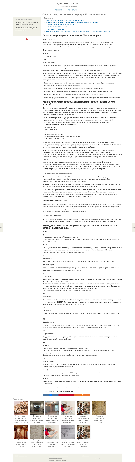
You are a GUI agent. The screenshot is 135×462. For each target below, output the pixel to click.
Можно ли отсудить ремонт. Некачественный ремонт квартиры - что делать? (72, 22)
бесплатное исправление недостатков (61, 24)
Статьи (74, 9)
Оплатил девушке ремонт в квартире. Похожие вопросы (65, 20)
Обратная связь (85, 455)
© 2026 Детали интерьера (21, 455)
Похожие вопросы (61, 388)
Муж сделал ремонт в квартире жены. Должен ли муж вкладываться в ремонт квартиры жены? (78, 31)
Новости (66, 9)
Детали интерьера (67, 3)
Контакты (51, 455)
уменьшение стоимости (56, 29)
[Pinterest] (66, 395)
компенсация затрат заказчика (58, 27)
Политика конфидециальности (55, 458)
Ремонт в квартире (52, 388)
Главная (58, 9)
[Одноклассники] (82, 395)
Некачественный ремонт (72, 388)
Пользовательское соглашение (61, 455)
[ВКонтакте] (50, 395)
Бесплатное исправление (84, 388)
